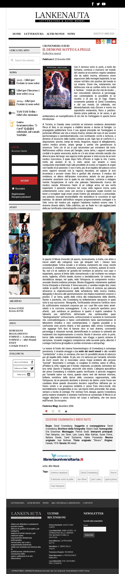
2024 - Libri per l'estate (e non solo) (28, 102)
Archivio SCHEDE (16, 308)
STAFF (12, 342)
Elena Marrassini (55, 555)
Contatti (88, 502)
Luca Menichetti (55, 530)
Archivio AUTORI (16, 311)
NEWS (71, 33)
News (45, 502)
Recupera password (21, 196)
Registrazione (18, 194)
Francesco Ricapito (56, 552)
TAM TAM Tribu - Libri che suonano (27, 113)
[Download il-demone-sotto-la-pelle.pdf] (98, 41)
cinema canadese (59, 472)
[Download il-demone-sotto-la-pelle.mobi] (108, 41)
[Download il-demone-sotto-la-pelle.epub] (103, 41)
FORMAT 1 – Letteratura (22, 336)
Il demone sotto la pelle (67, 49)
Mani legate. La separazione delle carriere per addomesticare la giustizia (62, 534)
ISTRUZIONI (16, 330)
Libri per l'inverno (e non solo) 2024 (29, 92)
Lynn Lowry (96, 479)
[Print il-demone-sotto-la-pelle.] (113, 41)
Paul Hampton (57, 486)
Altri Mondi (54, 466)
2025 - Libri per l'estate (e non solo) (28, 81)
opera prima (111, 479)
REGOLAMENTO (18, 333)
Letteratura (17, 502)
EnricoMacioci (54, 541)
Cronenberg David (56, 45)
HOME (17, 33)
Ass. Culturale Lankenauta (65, 502)
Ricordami (20, 188)
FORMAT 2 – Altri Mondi (22, 339)
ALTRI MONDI (55, 33)
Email (86, 525)
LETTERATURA (33, 33)
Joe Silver (82, 479)
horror (114, 472)
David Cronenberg (89, 472)
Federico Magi (52, 53)
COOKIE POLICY (18, 345)
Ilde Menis (53, 546)
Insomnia (69, 552)
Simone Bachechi (55, 525)
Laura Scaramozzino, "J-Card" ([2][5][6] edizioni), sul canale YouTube (28, 128)
